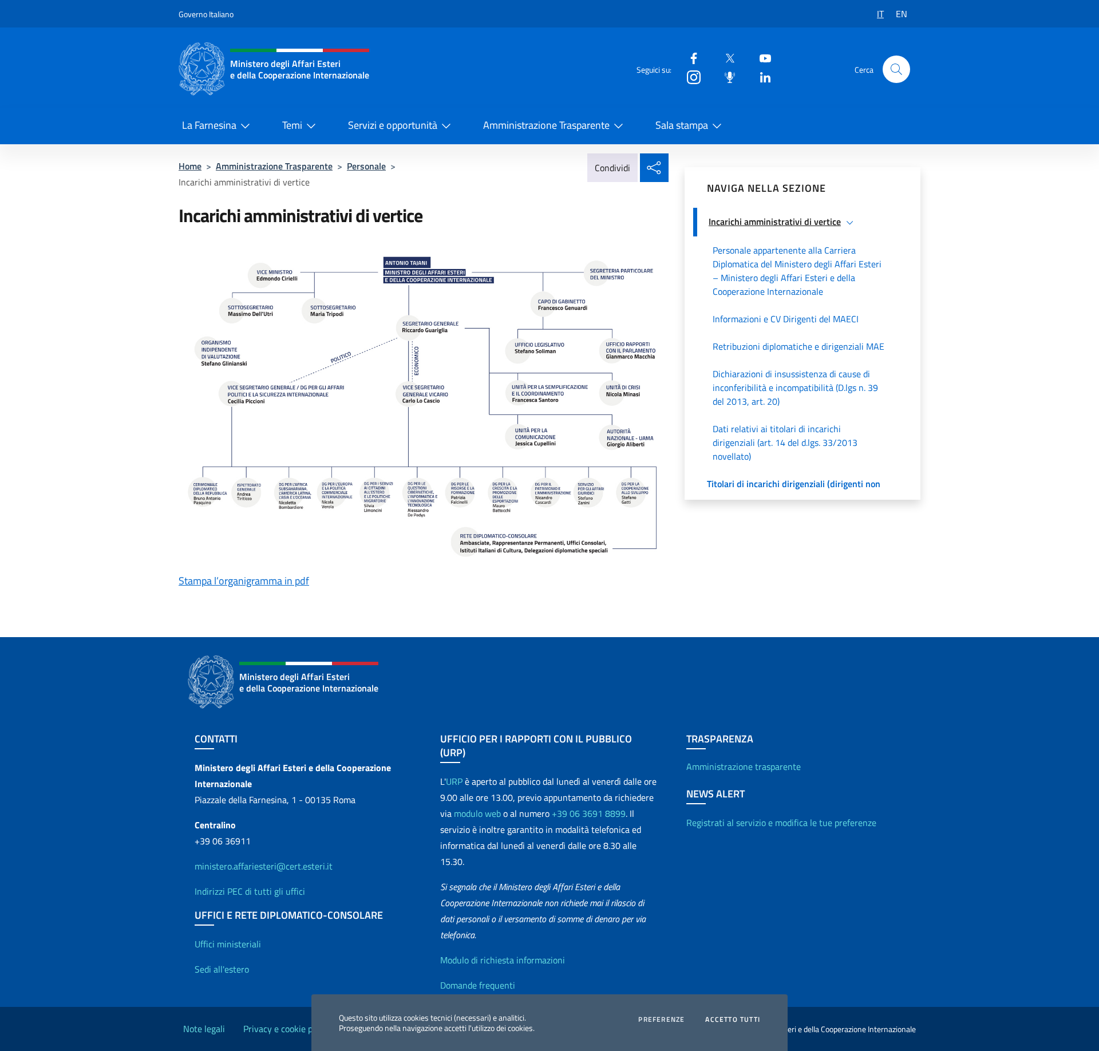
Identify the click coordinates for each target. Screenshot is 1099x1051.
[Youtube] (760, 57)
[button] (896, 69)
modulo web (477, 813)
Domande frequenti (477, 985)
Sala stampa (681, 125)
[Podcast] (725, 76)
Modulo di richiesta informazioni (502, 960)
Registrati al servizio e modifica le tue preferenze (781, 822)
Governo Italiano (206, 14)
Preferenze (661, 1019)
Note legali (204, 1029)
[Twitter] (725, 57)
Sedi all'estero (222, 969)
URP (454, 781)
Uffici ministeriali (228, 944)
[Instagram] (689, 76)
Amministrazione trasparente (743, 766)
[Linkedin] (760, 76)
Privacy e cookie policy (286, 1029)
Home (190, 166)
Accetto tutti (732, 1019)
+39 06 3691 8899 (589, 813)
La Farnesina (209, 125)
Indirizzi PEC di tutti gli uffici (250, 891)
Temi (292, 125)
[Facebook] (689, 57)
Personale (366, 166)
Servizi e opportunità (392, 125)
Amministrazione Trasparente (546, 125)
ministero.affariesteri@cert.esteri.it (264, 866)
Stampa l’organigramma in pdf (244, 580)
